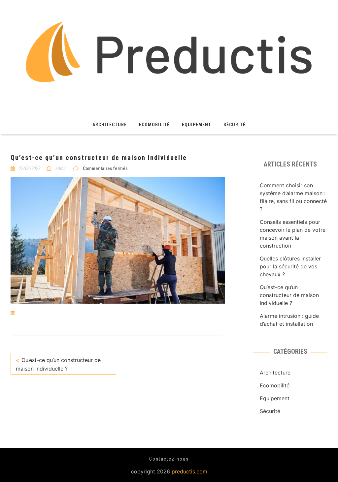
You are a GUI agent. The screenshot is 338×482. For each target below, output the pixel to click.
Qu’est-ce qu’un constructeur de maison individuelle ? (58, 364)
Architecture (109, 124)
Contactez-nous (169, 459)
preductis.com (189, 471)
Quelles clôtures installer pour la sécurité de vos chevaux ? (290, 266)
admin (61, 168)
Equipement (196, 124)
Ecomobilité (154, 124)
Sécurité (234, 124)
